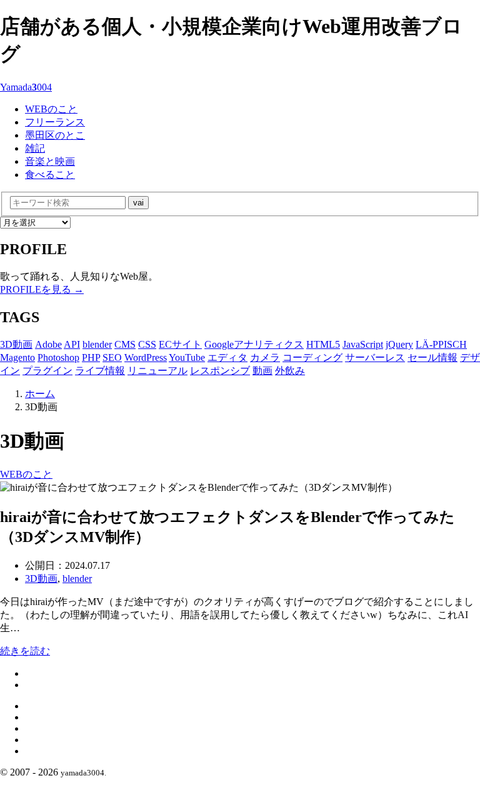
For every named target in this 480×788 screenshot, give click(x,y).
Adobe (48, 344)
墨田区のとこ (55, 135)
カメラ (265, 357)
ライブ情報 (100, 370)
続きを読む (25, 651)
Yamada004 (26, 87)
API (72, 344)
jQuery (399, 344)
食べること (50, 174)
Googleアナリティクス (254, 344)
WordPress (145, 357)
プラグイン (47, 370)
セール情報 (433, 357)
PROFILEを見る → (42, 289)
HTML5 (323, 344)
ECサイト (180, 344)
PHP (91, 357)
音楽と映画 (50, 161)
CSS (147, 344)
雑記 (35, 148)
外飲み (290, 370)
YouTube (187, 357)
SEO (112, 357)
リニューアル (158, 370)
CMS (125, 344)
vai (138, 202)
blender (97, 344)
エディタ (228, 357)
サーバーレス (375, 357)
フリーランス (55, 122)
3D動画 (16, 344)
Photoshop (58, 357)
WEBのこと (51, 109)
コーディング (312, 357)
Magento (17, 357)
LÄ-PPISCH (441, 344)
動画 (262, 370)
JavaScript (362, 344)
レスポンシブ (220, 370)
